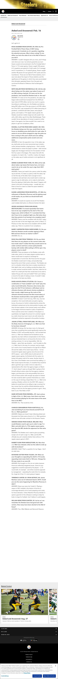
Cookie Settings (5, 675)
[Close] (55, 665)
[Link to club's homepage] (3, 11)
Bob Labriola (20, 35)
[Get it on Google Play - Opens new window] (33, 641)
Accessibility (29, 659)
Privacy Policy (29, 654)
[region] (29, 671)
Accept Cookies (37, 676)
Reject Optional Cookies (49, 676)
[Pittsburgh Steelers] (29, 647)
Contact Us (29, 661)
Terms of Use (29, 656)
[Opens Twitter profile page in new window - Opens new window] (18, 39)
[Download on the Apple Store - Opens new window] (23, 640)
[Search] (53, 11)
